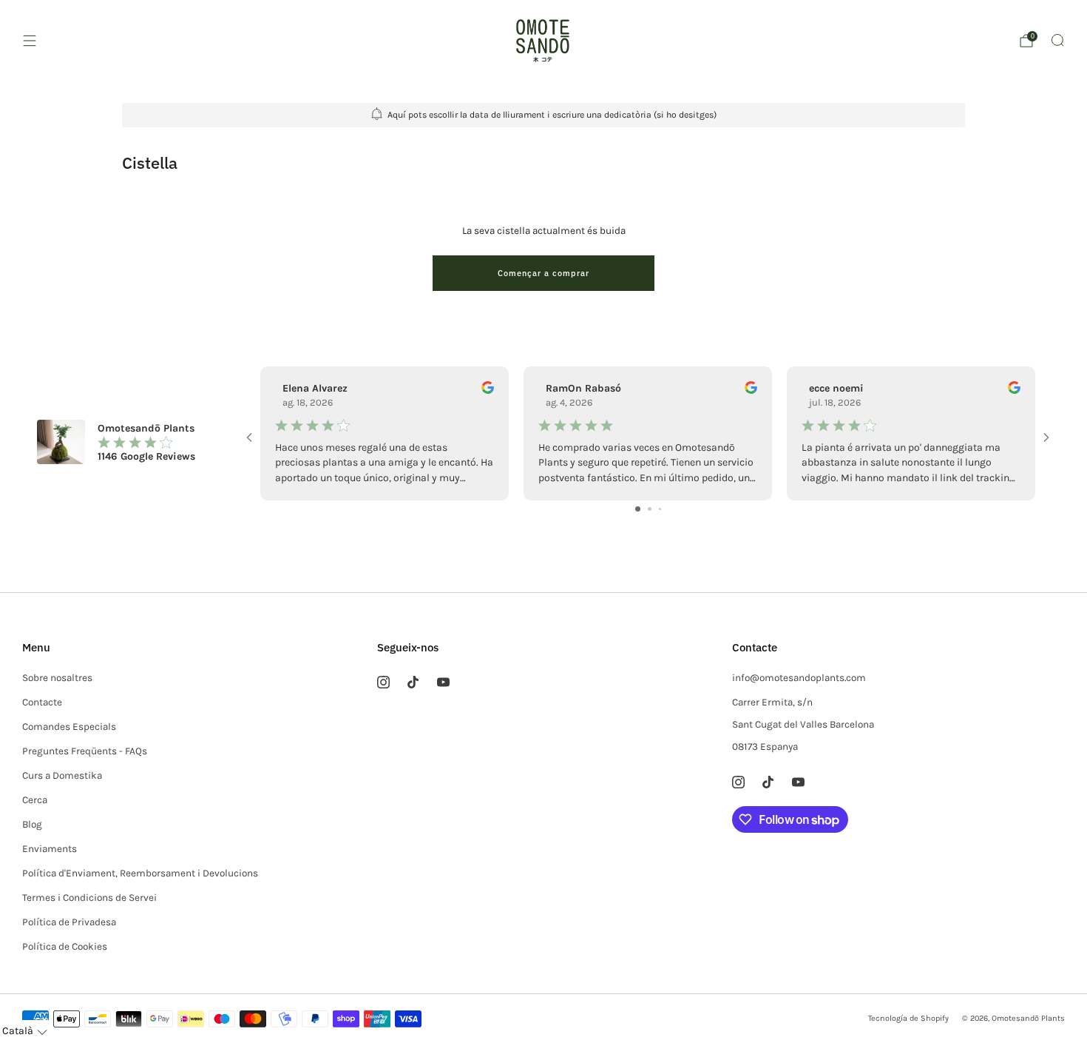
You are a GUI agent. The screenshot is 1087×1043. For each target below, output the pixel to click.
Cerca (34, 799)
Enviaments (49, 848)
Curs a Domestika (62, 775)
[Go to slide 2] (649, 509)
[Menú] (29, 40)
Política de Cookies (64, 946)
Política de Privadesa (69, 922)
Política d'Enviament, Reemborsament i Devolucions (140, 873)
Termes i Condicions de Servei (89, 897)
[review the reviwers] (487, 390)
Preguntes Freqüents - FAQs (84, 751)
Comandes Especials (69, 726)
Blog (32, 824)
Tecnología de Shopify (908, 1018)
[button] (25, 1031)
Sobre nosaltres (57, 677)
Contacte (42, 702)
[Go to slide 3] (660, 509)
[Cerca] (1057, 40)
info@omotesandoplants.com (799, 677)
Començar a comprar (543, 273)
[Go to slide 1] (637, 509)
